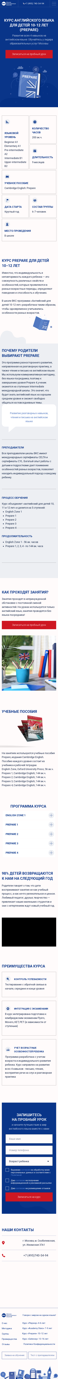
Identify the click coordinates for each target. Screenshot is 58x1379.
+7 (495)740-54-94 (35, 1255)
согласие (25, 1170)
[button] (14, 1355)
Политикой (16, 1175)
